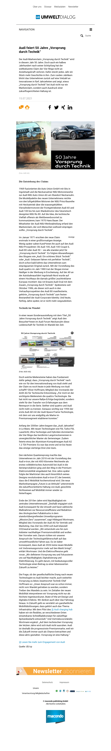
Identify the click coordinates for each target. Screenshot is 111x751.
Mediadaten (60, 6)
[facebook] (50, 107)
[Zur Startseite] (55, 17)
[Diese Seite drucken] (27, 108)
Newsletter (73, 6)
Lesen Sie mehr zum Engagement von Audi (43, 642)
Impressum (64, 682)
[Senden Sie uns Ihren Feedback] (21, 108)
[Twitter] (57, 107)
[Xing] (63, 107)
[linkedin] (70, 107)
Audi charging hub (63, 609)
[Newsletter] (55, 671)
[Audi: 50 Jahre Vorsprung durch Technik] (46, 350)
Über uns (37, 6)
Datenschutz (47, 682)
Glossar (47, 6)
